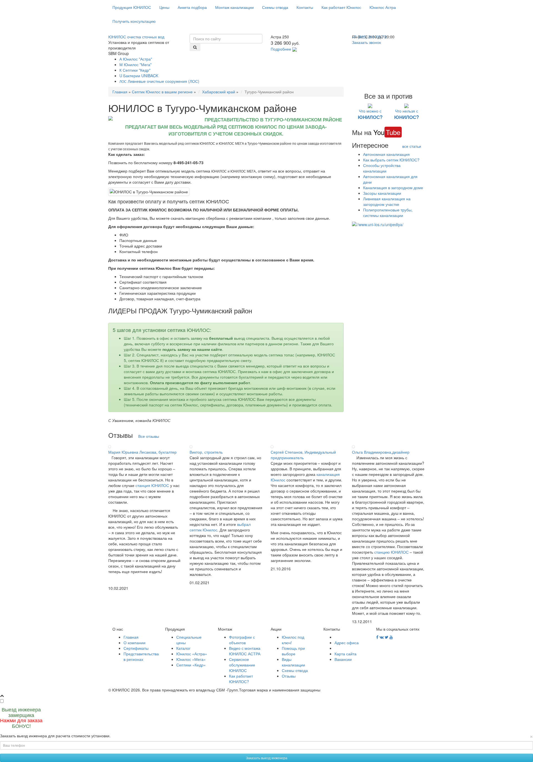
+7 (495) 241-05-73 (369, 36)
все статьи (411, 146)
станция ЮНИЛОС (152, 485)
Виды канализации (293, 662)
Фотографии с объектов (242, 639)
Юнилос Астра (382, 7)
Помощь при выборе (293, 650)
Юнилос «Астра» (191, 653)
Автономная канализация (386, 154)
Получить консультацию (134, 21)
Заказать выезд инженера (266, 757)
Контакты (304, 7)
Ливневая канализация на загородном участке (387, 201)
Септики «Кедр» (191, 665)
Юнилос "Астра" (135, 59)
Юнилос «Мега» (191, 659)
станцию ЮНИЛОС (391, 552)
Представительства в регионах (141, 656)
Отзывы (289, 676)
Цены (164, 7)
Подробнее (281, 49)
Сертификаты (136, 648)
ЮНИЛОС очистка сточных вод (136, 36)
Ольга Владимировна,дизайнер (380, 452)
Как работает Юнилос (341, 7)
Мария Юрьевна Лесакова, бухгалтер (142, 452)
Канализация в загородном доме (393, 187)
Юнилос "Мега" (135, 64)
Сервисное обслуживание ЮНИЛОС (242, 664)
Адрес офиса (347, 642)
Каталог (183, 648)
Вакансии (343, 659)
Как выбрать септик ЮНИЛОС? (391, 160)
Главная (119, 91)
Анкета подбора (192, 7)
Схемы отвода (275, 7)
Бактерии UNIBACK (138, 75)
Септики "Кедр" (134, 70)
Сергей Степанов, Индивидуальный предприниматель (303, 454)
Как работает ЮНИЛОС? (241, 678)
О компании (134, 642)
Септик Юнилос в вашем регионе (162, 91)
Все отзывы (148, 436)
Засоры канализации (382, 193)
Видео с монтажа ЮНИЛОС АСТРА (244, 650)
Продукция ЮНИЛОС (131, 7)
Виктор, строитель (206, 452)
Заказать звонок (366, 42)
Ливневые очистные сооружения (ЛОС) (159, 81)
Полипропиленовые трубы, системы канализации (388, 212)
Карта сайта (345, 653)
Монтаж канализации (234, 7)
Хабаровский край (218, 91)
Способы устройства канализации (382, 168)
